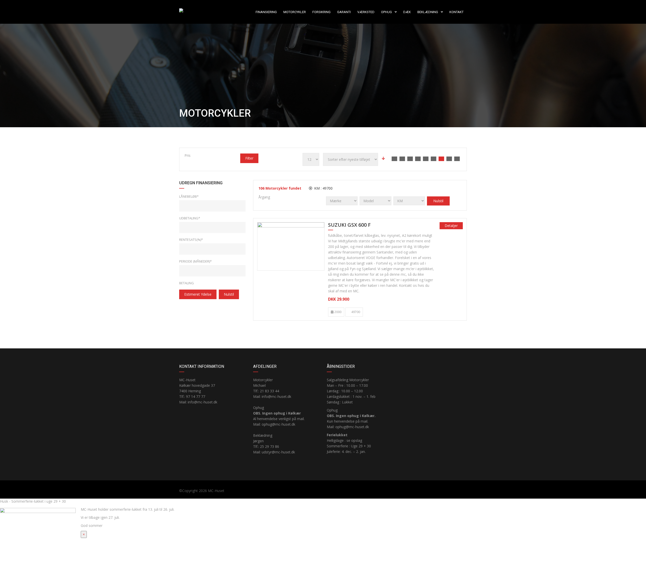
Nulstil (229, 294)
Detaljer (451, 225)
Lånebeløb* (189, 196)
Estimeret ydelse (197, 294)
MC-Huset (216, 490)
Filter (249, 158)
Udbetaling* (189, 218)
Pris (187, 155)
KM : (323, 188)
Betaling (186, 283)
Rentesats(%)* (191, 239)
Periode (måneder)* (195, 261)
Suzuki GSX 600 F (349, 225)
